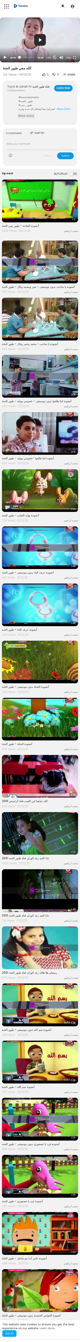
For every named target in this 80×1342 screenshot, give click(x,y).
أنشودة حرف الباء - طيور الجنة (19, 630)
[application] (40, 39)
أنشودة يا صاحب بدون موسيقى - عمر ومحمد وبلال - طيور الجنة (38, 287)
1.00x (48, 58)
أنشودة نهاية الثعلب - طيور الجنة (20, 515)
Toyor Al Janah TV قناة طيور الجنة (28, 87)
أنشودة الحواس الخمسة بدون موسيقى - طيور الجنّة (31, 1315)
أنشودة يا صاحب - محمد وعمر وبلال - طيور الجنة (30, 344)
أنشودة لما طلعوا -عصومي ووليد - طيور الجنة (28, 458)
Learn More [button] (47, 1328)
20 (55, 57)
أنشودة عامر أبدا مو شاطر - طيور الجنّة (24, 1258)
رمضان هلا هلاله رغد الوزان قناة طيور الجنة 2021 (29, 973)
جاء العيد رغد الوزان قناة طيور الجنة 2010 (25, 915)
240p (68, 58)
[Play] (5, 57)
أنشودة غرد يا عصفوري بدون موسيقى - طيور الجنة (31, 1144)
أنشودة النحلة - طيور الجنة (17, 744)
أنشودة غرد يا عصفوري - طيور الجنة (22, 1201)
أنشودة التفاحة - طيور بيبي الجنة (20, 226)
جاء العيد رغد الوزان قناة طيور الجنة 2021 (25, 858)
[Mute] (61, 57)
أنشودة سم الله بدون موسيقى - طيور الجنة (26, 1030)
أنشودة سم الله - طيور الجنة (18, 1087)
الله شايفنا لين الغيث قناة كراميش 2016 (25, 801)
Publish (65, 155)
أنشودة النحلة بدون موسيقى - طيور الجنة (25, 687)
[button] (73, 6)
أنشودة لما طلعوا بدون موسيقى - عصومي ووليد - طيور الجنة (36, 401)
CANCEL (47, 155)
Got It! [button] (9, 1333)
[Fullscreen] (75, 57)
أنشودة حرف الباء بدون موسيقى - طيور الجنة (28, 572)
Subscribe (63, 88)
